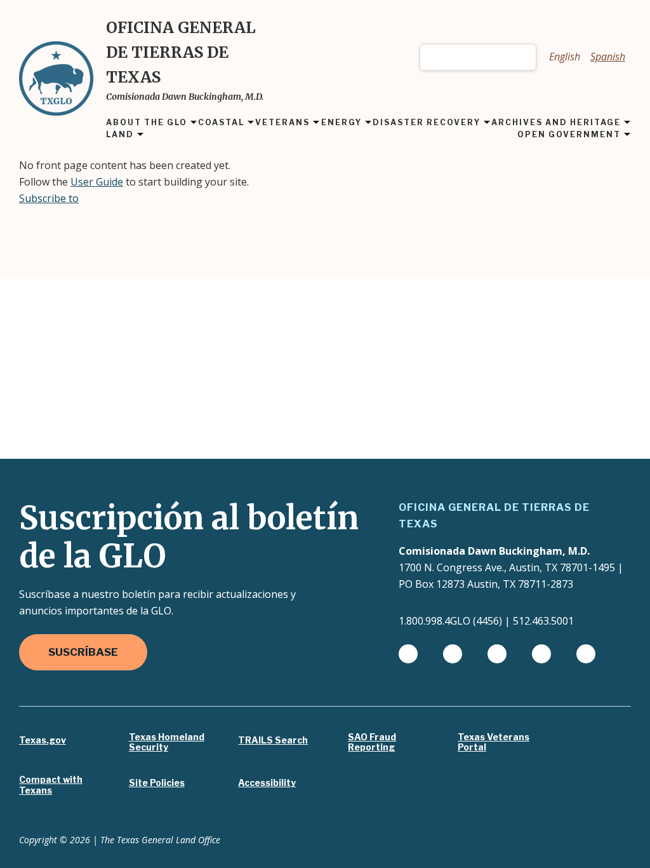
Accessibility (267, 783)
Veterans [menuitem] (282, 123)
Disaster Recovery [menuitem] (427, 123)
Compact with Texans (51, 785)
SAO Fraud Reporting (372, 742)
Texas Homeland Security (166, 742)
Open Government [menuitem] (569, 135)
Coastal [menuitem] (221, 123)
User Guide (96, 182)
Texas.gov (42, 740)
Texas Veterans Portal (493, 742)
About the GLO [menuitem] (146, 123)
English (564, 57)
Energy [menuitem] (341, 123)
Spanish (607, 57)
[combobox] (478, 57)
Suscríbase (83, 652)
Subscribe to (49, 198)
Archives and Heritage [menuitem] (556, 123)
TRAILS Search (273, 740)
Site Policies (157, 783)
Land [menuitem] (120, 135)
